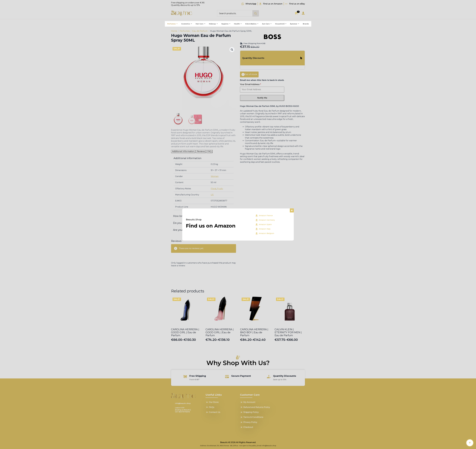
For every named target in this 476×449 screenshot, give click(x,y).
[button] (232, 49)
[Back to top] (470, 443)
